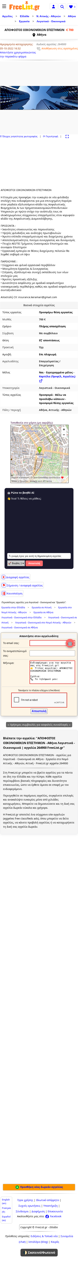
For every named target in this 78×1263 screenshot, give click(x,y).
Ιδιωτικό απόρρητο (47, 1200)
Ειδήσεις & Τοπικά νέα (44, 1236)
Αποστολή (34, 563)
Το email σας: (11, 643)
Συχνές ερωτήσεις (29, 1205)
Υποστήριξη (50, 1205)
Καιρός (55, 1242)
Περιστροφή (50, 136)
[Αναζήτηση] (62, 6)
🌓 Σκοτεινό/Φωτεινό (39, 1252)
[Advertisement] (23, 161)
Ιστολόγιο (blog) (38, 1242)
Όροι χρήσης (25, 1200)
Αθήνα (72, 16)
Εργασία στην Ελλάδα (13, 607)
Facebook (55, 1216)
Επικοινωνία (55, 1211)
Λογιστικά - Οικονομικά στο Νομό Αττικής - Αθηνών (43, 622)
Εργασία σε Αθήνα (43, 612)
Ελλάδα (24, 16)
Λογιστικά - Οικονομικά (51, 21)
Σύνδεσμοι (22, 1211)
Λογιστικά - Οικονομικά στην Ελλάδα (21, 617)
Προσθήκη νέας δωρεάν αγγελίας (41, 1187)
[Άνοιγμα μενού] (4, 6)
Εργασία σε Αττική (42, 607)
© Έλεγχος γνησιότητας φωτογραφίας (19, 136)
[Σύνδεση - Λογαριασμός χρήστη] (53, 6)
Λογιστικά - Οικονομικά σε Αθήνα (19, 627)
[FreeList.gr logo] (24, 6)
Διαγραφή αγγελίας (16, 577)
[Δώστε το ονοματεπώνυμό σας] (52, 653)
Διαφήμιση (38, 1211)
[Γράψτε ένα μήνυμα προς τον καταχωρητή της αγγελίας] (52, 683)
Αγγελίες (7, 16)
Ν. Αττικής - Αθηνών (48, 16)
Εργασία (24, 21)
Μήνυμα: (8, 663)
